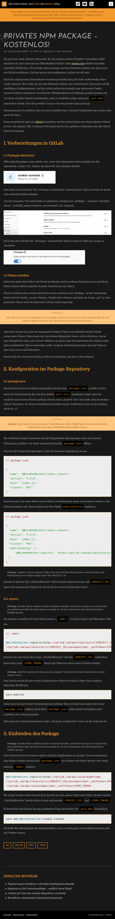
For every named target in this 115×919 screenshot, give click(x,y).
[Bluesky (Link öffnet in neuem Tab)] (84, 4)
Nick (36, 51)
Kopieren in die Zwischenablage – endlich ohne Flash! (40, 888)
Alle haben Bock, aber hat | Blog (34, 4)
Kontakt (7, 915)
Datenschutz (31, 915)
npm (31, 845)
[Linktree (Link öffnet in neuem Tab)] (78, 4)
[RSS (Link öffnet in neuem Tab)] (91, 4)
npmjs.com (78, 63)
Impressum (18, 915)
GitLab (39, 122)
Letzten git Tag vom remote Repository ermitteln (37, 893)
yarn (43, 845)
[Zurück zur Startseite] (4, 4)
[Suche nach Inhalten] (111, 4)
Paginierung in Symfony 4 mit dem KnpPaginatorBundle (41, 884)
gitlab (19, 845)
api (7, 845)
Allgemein (48, 51)
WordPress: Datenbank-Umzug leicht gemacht (35, 898)
